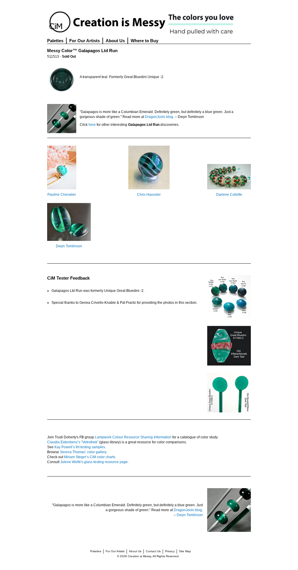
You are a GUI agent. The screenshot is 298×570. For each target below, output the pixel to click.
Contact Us (153, 551)
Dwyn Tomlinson (69, 246)
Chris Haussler (149, 195)
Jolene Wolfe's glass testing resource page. (94, 462)
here (92, 125)
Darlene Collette (229, 195)
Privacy (170, 551)
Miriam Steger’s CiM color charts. (90, 457)
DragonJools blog (159, 117)
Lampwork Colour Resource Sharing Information (133, 437)
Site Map (185, 551)
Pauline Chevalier (61, 195)
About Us (115, 40)
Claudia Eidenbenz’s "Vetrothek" (72, 442)
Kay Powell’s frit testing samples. (80, 447)
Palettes (55, 40)
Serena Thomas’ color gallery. (83, 452)
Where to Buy (144, 40)
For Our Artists (84, 40)
